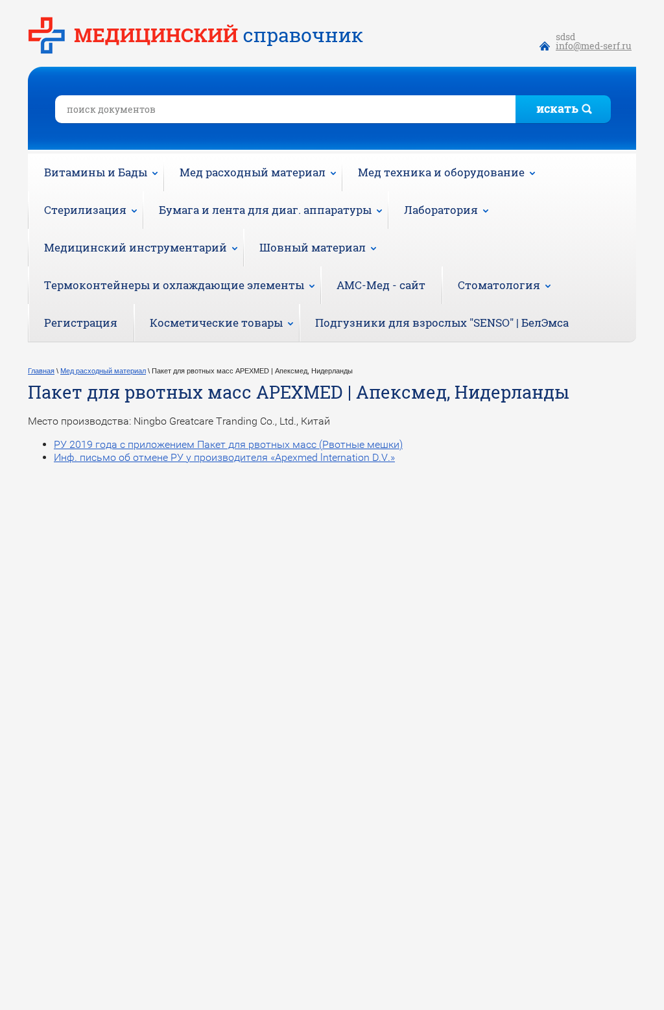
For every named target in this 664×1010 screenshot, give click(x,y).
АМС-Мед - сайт (381, 284)
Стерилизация (85, 209)
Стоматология (499, 284)
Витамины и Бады (95, 172)
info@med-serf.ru (594, 46)
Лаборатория (441, 209)
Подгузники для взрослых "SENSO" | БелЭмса (442, 322)
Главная (41, 371)
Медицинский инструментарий (135, 247)
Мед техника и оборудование (441, 172)
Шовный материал (312, 247)
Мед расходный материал (253, 172)
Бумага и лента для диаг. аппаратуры (265, 209)
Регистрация (80, 322)
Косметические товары (216, 322)
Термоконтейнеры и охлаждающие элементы (174, 284)
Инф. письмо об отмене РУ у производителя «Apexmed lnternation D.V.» (224, 457)
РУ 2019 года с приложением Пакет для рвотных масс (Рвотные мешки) (228, 444)
